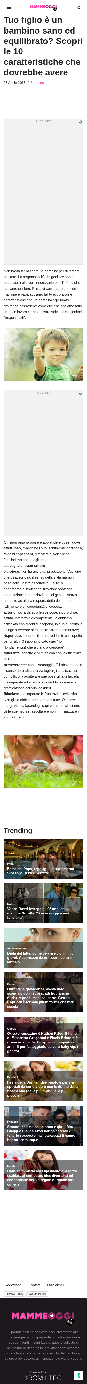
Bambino (37, 83)
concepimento (68, 1348)
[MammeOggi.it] (43, 7)
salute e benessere (19, 1358)
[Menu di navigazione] (9, 7)
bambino (72, 1353)
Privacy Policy (14, 1294)
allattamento (35, 1353)
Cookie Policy (37, 1294)
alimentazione (46, 1358)
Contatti (34, 1285)
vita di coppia (71, 1358)
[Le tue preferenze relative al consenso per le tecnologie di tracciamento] (78, 1375)
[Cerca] (79, 7)
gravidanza (15, 1353)
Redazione (13, 1285)
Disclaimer (55, 1285)
